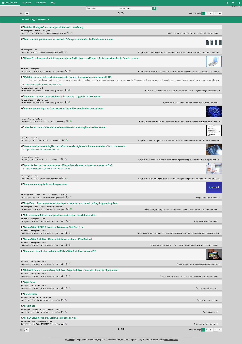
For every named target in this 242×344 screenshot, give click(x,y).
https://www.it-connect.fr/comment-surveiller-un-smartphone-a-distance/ (191, 103)
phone (45, 195)
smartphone (42, 20)
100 (211, 13)
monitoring (39, 100)
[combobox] (135, 8)
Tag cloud (26, 3)
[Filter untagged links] (27, 13)
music (50, 309)
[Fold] (219, 90)
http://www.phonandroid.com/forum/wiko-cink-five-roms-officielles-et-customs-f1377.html (185, 245)
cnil (41, 88)
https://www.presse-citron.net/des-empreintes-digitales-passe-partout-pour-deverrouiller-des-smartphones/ (179, 122)
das (36, 176)
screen (42, 297)
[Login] (239, 3)
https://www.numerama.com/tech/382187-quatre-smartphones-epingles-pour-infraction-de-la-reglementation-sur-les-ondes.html (185, 160)
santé (37, 157)
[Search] (227, 3)
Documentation (171, 339)
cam (36, 207)
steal (50, 321)
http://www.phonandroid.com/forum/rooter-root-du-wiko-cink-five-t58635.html (190, 276)
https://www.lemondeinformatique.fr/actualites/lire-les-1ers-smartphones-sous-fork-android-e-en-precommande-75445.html (184, 53)
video (43, 207)
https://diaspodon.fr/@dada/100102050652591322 (48, 168)
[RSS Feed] (233, 3)
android (37, 31)
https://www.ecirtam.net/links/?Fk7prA (42, 149)
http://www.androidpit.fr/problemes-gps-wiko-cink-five (198, 264)
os (36, 50)
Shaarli (70, 339)
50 (207, 13)
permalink (44, 33)
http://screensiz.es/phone (208, 300)
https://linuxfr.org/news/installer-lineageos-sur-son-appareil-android (193, 33)
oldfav (26, 219)
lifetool (26, 138)
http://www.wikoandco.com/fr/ (206, 221)
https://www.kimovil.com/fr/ (207, 198)
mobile (38, 195)
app (44, 309)
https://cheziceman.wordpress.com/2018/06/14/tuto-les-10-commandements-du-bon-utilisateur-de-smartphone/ (180, 141)
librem (26, 69)
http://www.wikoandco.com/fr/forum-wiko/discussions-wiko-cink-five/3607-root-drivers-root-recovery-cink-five (179, 233)
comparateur (28, 195)
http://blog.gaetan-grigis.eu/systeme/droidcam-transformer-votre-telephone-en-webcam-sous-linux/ (182, 209)
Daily (52, 3)
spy (46, 100)
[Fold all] (220, 13)
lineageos (46, 31)
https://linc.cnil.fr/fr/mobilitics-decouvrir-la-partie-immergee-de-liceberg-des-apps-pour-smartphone (182, 91)
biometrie (27, 119)
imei (33, 321)
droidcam (50, 207)
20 (203, 13)
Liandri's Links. (11, 3)
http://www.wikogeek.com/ (208, 288)
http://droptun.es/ (211, 312)
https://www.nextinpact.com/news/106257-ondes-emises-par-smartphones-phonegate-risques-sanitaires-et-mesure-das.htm (184, 179)
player (57, 309)
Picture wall (41, 3)
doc (36, 88)
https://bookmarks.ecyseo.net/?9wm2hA (43, 84)
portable (64, 195)
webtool (27, 309)
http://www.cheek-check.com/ (206, 324)
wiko (44, 219)
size (49, 297)
